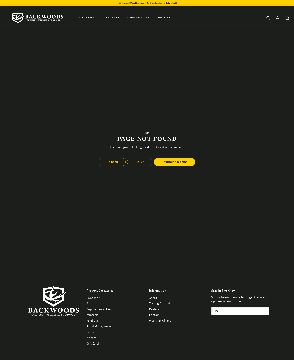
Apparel (92, 338)
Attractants (110, 17)
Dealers (154, 309)
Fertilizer (93, 321)
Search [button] (139, 161)
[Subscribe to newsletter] (266, 311)
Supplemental (138, 17)
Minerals (163, 17)
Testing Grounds (160, 303)
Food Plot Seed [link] (79, 17)
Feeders (92, 332)
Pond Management (99, 326)
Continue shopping (174, 161)
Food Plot (93, 298)
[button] (7, 18)
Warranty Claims (160, 321)
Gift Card (93, 343)
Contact (154, 315)
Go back (112, 161)
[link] (278, 18)
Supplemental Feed (99, 309)
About (153, 298)
